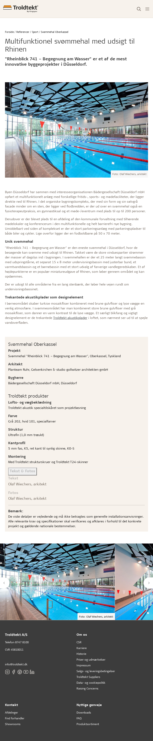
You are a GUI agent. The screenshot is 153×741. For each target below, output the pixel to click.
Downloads (83, 712)
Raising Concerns (87, 688)
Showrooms (13, 724)
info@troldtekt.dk (16, 664)
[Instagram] (7, 672)
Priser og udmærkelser (90, 659)
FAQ (78, 718)
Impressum (83, 665)
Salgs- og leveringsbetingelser (95, 671)
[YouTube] (26, 672)
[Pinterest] (19, 672)
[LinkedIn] (32, 672)
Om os (81, 634)
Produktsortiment (87, 724)
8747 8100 (22, 642)
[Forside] (20, 8)
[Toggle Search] (139, 9)
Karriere (81, 648)
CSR (78, 642)
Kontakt (11, 705)
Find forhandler (14, 718)
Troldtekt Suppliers (88, 677)
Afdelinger (11, 712)
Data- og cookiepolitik (90, 682)
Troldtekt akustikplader (70, 318)
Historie (81, 654)
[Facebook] (13, 672)
